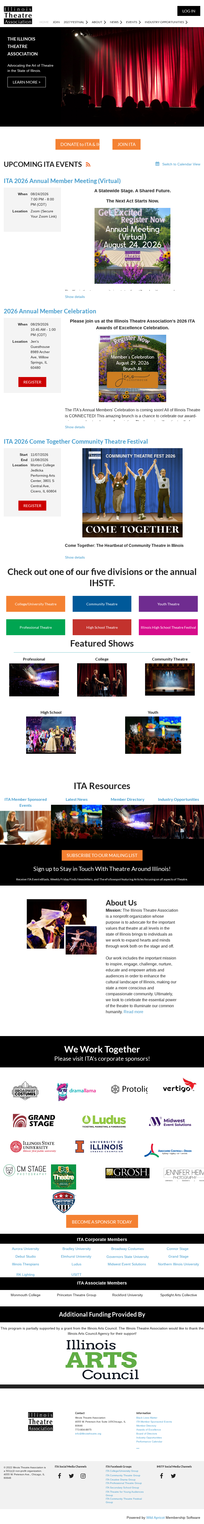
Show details (75, 297)
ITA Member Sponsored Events (154, 1421)
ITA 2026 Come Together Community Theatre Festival (76, 441)
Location (20, 211)
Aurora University (25, 1249)
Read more (133, 1012)
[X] (71, 1476)
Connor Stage (178, 1249)
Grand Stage (178, 1256)
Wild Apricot (155, 1518)
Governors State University (127, 1257)
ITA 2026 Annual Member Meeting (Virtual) (62, 180)
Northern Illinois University (178, 1264)
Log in (188, 10)
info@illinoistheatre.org (88, 1433)
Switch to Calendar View (181, 164)
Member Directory (128, 799)
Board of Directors (146, 1433)
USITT (76, 1275)
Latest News (77, 799)
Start (24, 455)
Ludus (76, 1264)
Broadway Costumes (127, 1249)
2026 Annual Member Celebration (50, 311)
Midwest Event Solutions (127, 1264)
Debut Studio (25, 1256)
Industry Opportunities (178, 799)
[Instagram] (83, 1476)
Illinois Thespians (25, 1264)
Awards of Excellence (148, 1429)
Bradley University (76, 1249)
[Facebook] (59, 1476)
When (23, 194)
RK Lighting (25, 1275)
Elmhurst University (76, 1256)
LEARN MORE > (27, 82)
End (24, 460)
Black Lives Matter (146, 1417)
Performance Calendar (149, 1441)
